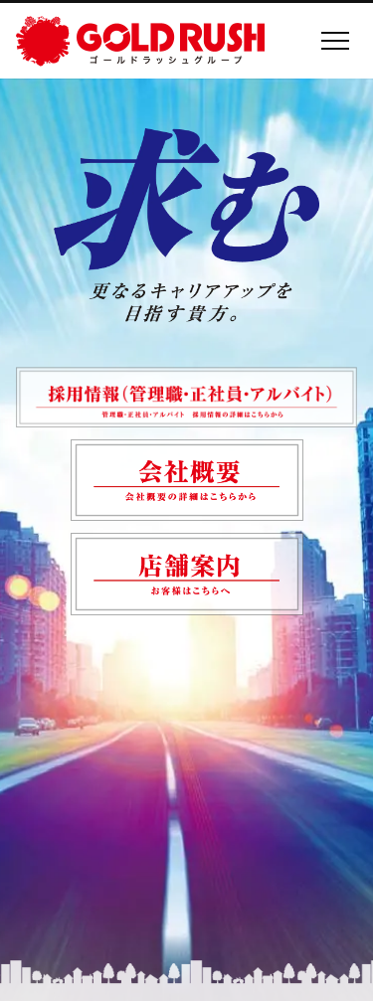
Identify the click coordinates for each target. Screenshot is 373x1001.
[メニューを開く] (335, 41)
